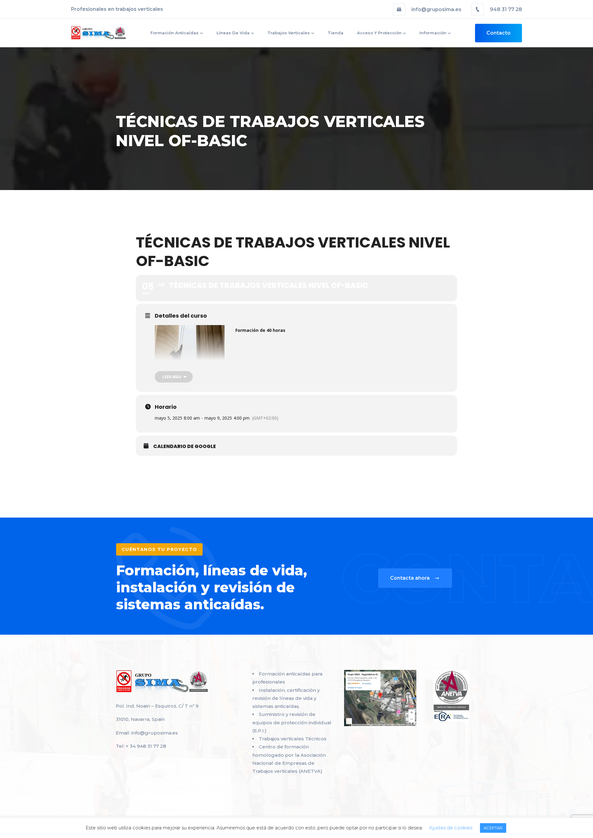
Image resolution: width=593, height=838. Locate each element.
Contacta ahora (410, 578)
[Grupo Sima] (98, 33)
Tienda (335, 32)
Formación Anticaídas (174, 32)
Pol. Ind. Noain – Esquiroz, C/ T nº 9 (157, 706)
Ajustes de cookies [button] (450, 828)
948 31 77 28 (505, 9)
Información (432, 32)
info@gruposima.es (436, 9)
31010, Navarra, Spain (140, 719)
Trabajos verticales (288, 32)
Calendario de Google (184, 446)
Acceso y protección (379, 32)
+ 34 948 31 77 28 (146, 746)
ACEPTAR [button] (493, 827)
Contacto (498, 33)
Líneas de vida (233, 32)
